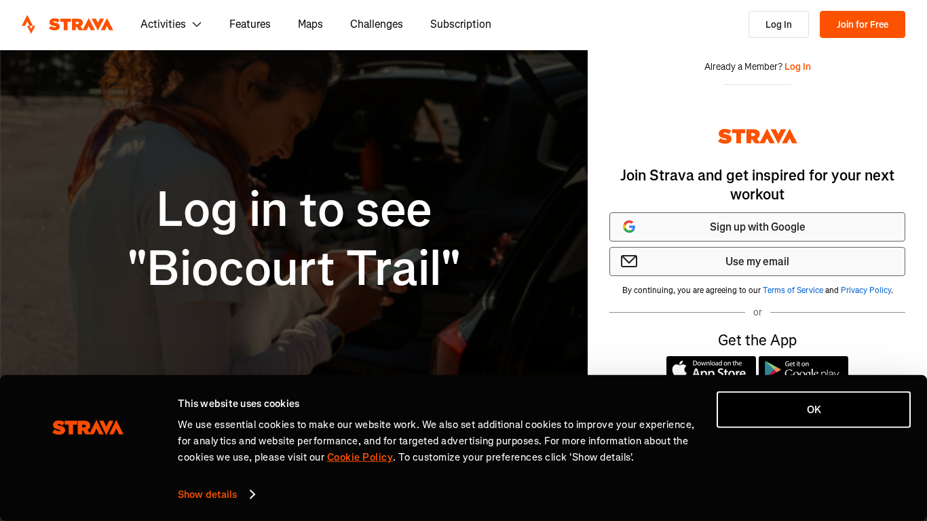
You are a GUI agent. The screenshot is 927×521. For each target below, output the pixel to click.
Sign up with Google (758, 227)
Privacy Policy (866, 290)
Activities (163, 24)
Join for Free (862, 24)
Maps (310, 24)
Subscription (460, 24)
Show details (207, 494)
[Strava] (67, 24)
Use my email (757, 261)
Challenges (376, 24)
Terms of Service (793, 290)
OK (814, 410)
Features (250, 24)
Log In (778, 24)
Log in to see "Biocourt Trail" (294, 239)
